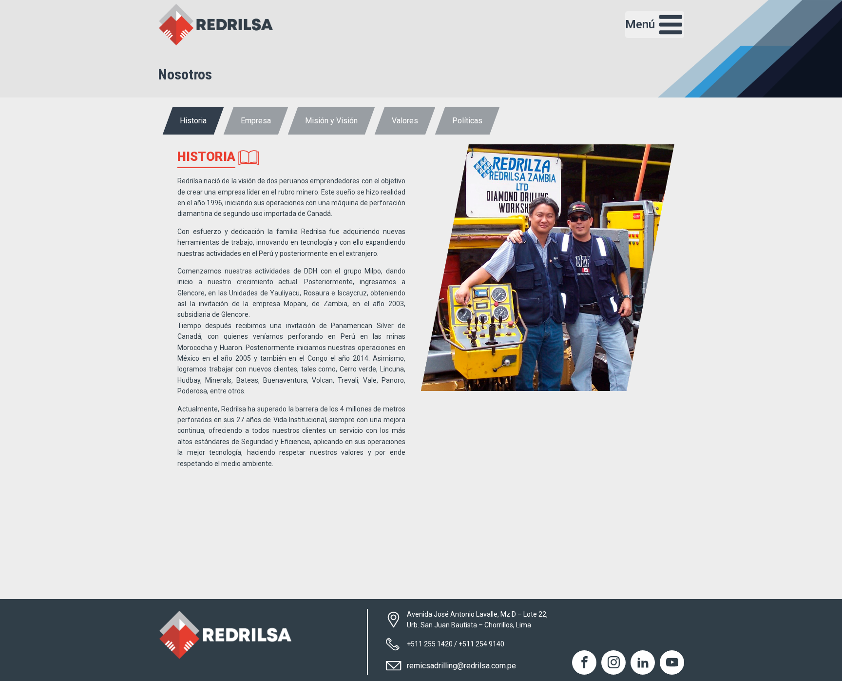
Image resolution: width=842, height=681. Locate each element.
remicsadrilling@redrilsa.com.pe (461, 665)
